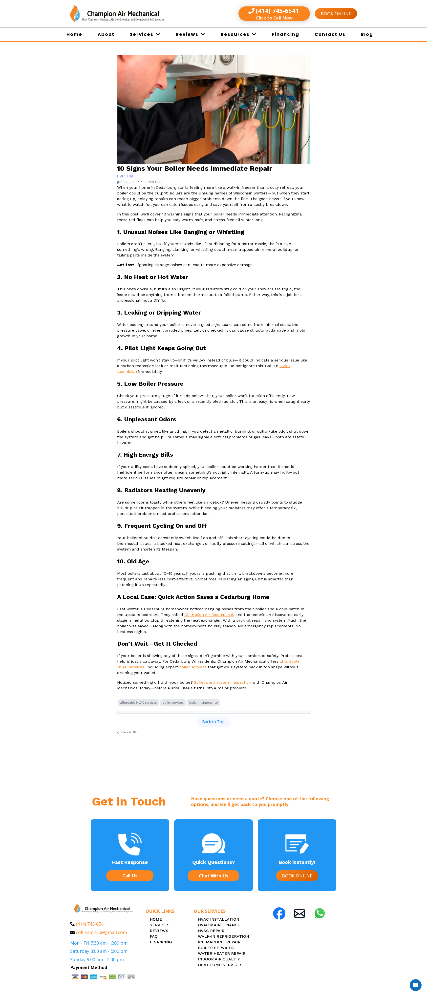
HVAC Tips (125, 176)
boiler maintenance (203, 702)
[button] (157, 34)
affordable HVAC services (138, 702)
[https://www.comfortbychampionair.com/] (134, 13)
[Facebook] (279, 913)
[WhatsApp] (320, 913)
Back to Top (213, 721)
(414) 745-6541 (91, 924)
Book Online (336, 14)
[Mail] (299, 913)
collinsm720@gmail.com (101, 932)
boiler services (173, 702)
